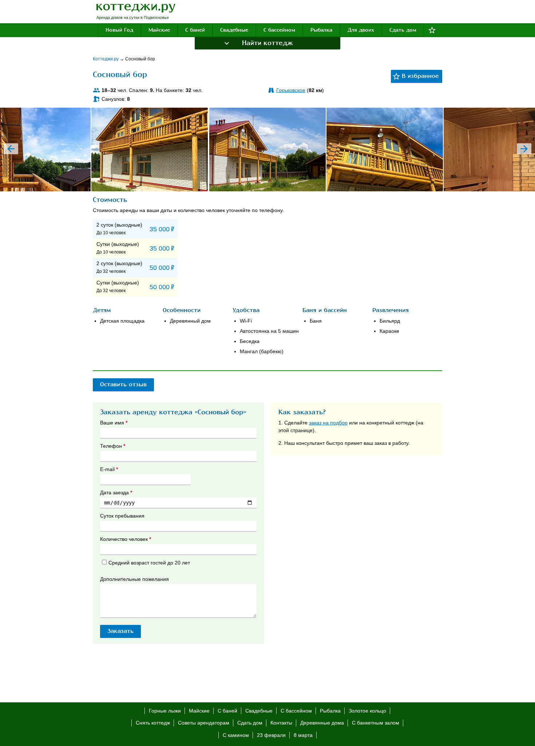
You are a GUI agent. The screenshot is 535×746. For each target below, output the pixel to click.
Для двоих (361, 30)
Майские (159, 30)
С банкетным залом (375, 723)
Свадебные (234, 30)
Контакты (281, 723)
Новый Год (119, 30)
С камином (236, 735)
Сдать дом (402, 30)
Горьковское (290, 90)
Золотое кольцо (367, 711)
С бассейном (279, 30)
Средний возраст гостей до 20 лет (149, 563)
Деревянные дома (322, 723)
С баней (195, 30)
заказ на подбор (328, 423)
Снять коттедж (153, 723)
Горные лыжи (165, 711)
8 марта (303, 735)
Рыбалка (321, 30)
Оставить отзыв (123, 384)
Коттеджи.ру (106, 58)
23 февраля (271, 735)
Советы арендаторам (203, 723)
